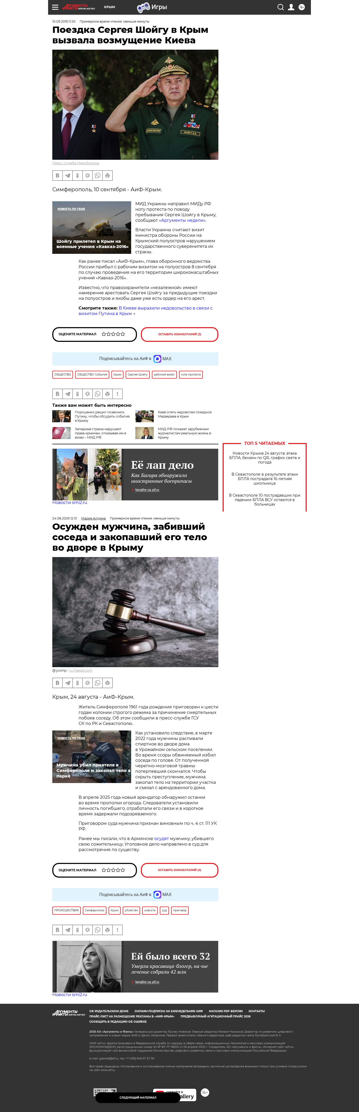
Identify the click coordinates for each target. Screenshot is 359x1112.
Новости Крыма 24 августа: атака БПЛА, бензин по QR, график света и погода (264, 458)
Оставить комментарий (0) (179, 870)
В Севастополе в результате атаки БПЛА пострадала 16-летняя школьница (265, 479)
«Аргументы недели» (182, 220)
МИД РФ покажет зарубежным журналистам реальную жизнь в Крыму (184, 433)
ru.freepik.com (81, 670)
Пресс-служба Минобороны (75, 163)
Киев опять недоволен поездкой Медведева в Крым (185, 414)
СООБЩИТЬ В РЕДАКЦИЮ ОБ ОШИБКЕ (118, 1021)
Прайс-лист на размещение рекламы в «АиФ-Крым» (132, 1016)
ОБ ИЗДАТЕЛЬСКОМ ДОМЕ (109, 1011)
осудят (161, 838)
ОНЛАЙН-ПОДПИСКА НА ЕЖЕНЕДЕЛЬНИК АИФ (169, 1011)
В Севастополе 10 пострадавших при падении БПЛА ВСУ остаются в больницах (264, 500)
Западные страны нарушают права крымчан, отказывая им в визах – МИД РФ (100, 433)
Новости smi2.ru (69, 502)
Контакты (257, 1011)
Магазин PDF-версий (226, 1011)
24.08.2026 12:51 (64, 518)
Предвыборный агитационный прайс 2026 (215, 1016)
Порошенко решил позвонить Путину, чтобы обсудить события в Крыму (102, 416)
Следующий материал (138, 1097)
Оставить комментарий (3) (179, 334)
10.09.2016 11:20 (63, 21)
